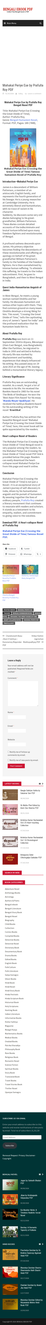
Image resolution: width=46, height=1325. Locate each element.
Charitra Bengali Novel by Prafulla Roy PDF (11, 597)
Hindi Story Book (12, 990)
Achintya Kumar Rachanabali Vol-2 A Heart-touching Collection (31, 823)
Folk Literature (11, 971)
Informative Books (13, 1018)
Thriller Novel (11, 1088)
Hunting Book (11, 1010)
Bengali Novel (11, 916)
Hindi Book (10, 982)
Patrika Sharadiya (12, 1045)
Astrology (9, 896)
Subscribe (9, 1145)
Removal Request (10, 1155)
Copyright (7, 1158)
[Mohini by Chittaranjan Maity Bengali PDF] (30, 569)
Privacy (22, 1155)
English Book (11, 963)
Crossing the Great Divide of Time (23, 617)
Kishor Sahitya (11, 1022)
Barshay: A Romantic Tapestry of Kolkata (28, 1228)
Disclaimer (30, 1155)
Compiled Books (12, 936)
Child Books (10, 924)
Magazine (9, 1026)
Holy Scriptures (11, 1006)
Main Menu (11, 23)
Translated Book (12, 1076)
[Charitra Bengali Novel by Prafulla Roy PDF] (11, 589)
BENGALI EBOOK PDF (24, 1321)
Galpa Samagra (11, 975)
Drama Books (11, 955)
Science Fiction (11, 1065)
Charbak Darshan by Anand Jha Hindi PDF (31, 1286)
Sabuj (20, 93)
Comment (13, 678)
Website (11, 739)
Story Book (10, 1072)
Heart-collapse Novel (12, 620)
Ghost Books (10, 979)
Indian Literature (12, 1014)
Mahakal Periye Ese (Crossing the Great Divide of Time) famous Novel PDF (23, 534)
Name (11, 712)
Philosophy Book (12, 1049)
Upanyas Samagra (13, 1092)
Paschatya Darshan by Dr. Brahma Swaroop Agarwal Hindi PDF (30, 1253)
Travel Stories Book (13, 1084)
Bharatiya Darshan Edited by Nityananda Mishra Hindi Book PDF (31, 1303)
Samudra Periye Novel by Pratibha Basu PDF (9, 578)
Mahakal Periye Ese (25, 610)
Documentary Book (13, 951)
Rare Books (10, 1053)
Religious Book (11, 1057)
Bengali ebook (11, 904)
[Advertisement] (23, 55)
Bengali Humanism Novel (23, 119)
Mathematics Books (13, 1033)
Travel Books (10, 1080)
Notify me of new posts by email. (24, 760)
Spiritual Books (11, 1069)
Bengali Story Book (13, 912)
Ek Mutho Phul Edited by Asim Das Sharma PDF (30, 806)
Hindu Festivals (11, 994)
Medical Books (11, 1037)
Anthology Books (12, 892)
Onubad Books (11, 1041)
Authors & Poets (12, 900)
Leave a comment (34, 93)
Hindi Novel (10, 986)
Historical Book (12, 1002)
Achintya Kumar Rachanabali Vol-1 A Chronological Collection (31, 840)
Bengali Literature (13, 908)
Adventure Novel (12, 889)
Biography (9, 920)
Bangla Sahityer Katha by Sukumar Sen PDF (30, 791)
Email (11, 726)
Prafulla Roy (27, 500)
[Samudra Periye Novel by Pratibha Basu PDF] (11, 569)
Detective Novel (12, 943)
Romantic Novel (12, 1061)
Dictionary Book (12, 947)
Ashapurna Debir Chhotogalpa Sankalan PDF (31, 856)
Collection (9, 928)
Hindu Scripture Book (14, 998)
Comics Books (11, 932)
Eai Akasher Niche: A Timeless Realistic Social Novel (30, 1213)
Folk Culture (10, 967)
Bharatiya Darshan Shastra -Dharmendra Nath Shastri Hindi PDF (31, 1270)
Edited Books (10, 959)
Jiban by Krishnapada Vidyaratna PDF (28, 1196)
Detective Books (12, 939)
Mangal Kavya (11, 1029)
